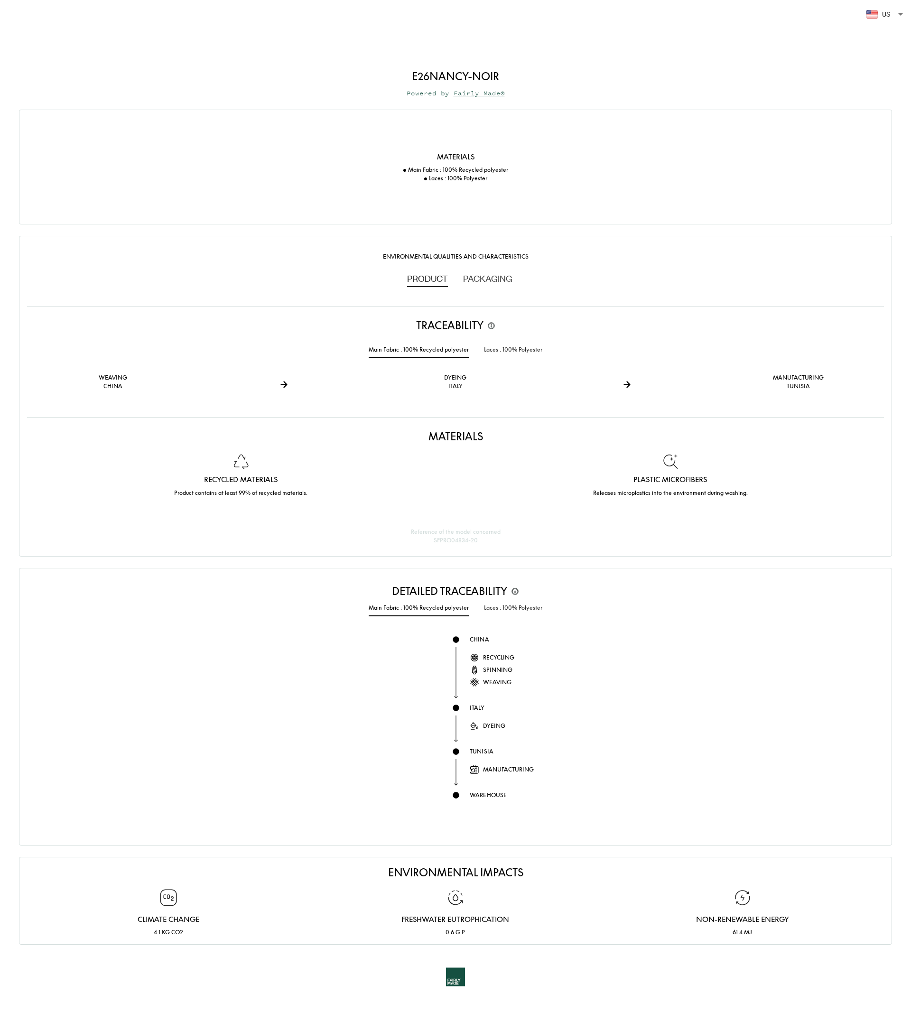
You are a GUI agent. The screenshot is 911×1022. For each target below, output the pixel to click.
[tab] (428, 278)
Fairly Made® (479, 93)
